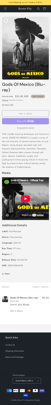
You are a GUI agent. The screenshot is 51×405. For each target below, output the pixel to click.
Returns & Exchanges (14, 357)
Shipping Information (14, 351)
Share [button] (7, 273)
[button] (5, 9)
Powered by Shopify (33, 400)
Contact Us (10, 344)
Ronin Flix (21, 400)
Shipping (5, 100)
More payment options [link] (25, 127)
